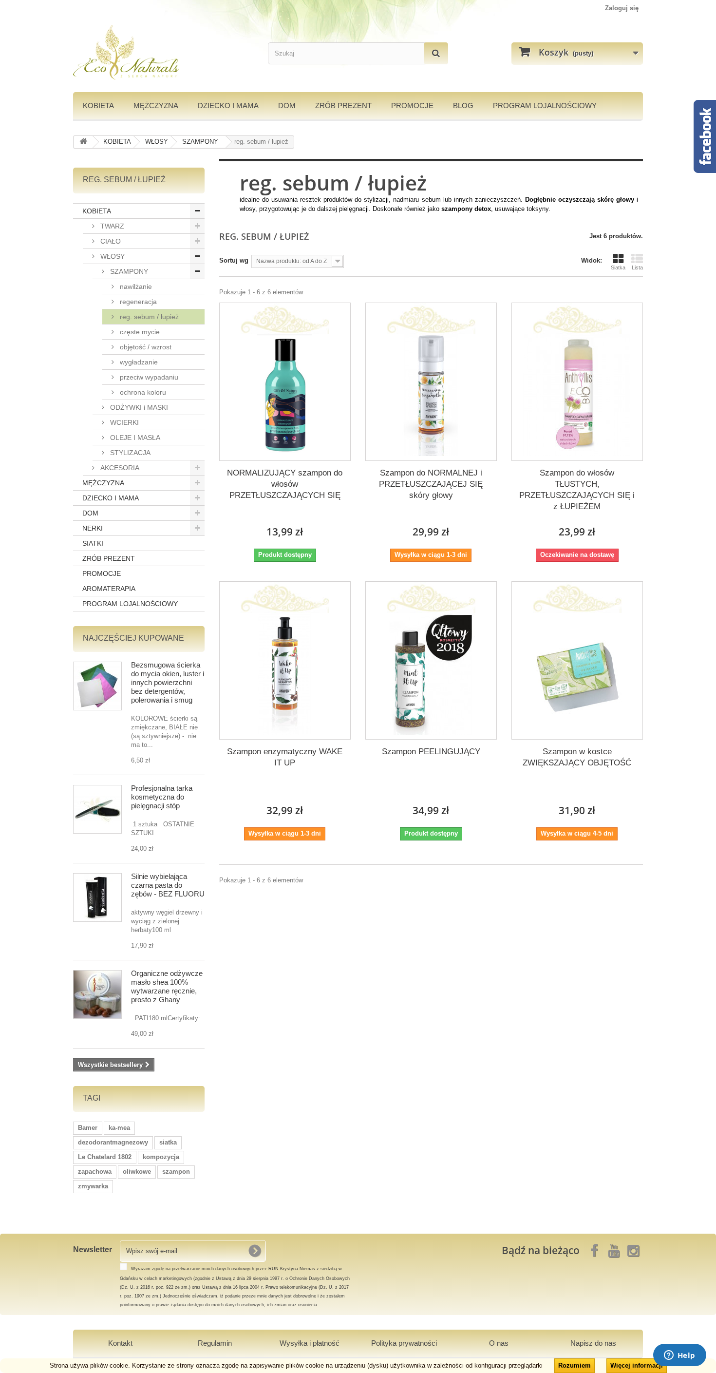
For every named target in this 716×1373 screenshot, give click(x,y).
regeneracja (137, 301)
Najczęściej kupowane (133, 638)
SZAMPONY (128, 271)
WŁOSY (111, 256)
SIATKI (92, 543)
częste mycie (139, 332)
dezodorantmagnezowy (113, 1142)
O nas (499, 1343)
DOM (287, 105)
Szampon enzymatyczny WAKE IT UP (284, 757)
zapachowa (95, 1171)
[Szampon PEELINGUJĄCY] (431, 674)
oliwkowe (137, 1171)
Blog (463, 105)
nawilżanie (135, 286)
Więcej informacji (636, 1365)
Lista (637, 267)
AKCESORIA (118, 468)
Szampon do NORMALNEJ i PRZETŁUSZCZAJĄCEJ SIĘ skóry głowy (431, 484)
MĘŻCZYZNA (155, 105)
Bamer (87, 1127)
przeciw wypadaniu (148, 377)
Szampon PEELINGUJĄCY (431, 751)
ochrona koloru (142, 392)
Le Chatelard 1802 (105, 1157)
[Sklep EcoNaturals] (163, 52)
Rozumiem (574, 1365)
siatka (168, 1142)
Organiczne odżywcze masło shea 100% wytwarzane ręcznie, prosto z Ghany (167, 986)
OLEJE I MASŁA (134, 437)
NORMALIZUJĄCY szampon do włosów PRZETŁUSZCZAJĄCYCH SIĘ (284, 484)
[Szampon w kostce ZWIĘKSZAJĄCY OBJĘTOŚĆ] (577, 674)
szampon (176, 1171)
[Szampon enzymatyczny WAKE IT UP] (285, 674)
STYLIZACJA (129, 453)
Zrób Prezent (343, 105)
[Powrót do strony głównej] (83, 142)
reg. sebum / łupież (148, 317)
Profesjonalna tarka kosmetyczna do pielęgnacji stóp (161, 797)
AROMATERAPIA (108, 588)
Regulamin (215, 1343)
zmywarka (93, 1186)
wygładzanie (138, 362)
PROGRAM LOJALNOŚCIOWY (545, 105)
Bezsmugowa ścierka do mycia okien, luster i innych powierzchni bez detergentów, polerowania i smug (167, 682)
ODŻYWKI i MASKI (138, 407)
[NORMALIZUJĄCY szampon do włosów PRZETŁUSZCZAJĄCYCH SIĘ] (285, 395)
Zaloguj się (622, 8)
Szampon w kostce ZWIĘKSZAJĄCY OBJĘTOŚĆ (577, 757)
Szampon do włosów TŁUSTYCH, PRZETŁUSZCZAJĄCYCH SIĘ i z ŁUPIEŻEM (577, 489)
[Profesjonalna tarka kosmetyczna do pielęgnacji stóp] (97, 809)
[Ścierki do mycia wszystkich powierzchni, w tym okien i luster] (97, 686)
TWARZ (111, 226)
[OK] (254, 1250)
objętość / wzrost (144, 347)
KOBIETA (98, 105)
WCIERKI (123, 422)
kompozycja (161, 1157)
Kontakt (120, 1343)
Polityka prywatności (404, 1343)
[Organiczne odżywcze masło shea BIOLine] (97, 994)
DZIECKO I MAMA (228, 105)
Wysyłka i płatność (309, 1343)
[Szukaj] (436, 53)
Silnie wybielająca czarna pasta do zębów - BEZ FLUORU (168, 885)
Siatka (618, 267)
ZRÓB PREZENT (108, 558)
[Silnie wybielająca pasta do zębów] (97, 897)
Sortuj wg (233, 260)
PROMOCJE (412, 105)
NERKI (92, 528)
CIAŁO (109, 241)
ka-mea (119, 1127)
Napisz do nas (593, 1343)
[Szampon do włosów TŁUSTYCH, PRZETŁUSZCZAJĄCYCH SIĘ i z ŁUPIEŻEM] (577, 395)
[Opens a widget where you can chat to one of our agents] (679, 1356)
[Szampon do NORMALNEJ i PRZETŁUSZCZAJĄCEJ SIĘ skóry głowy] (431, 395)
